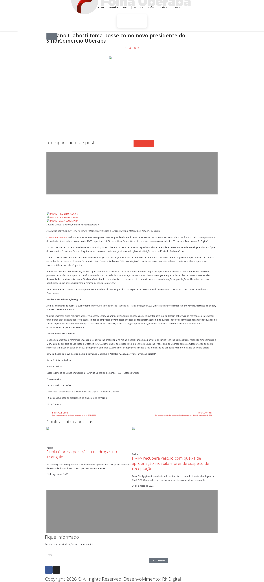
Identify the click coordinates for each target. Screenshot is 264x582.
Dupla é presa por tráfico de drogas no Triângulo (81, 454)
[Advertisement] (132, 173)
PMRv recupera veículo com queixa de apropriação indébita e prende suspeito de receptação (170, 463)
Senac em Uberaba (58, 237)
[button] (51, 36)
